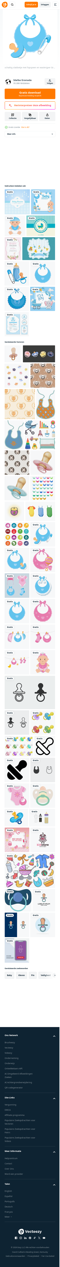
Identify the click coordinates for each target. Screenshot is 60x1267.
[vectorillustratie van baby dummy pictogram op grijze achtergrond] (29, 1056)
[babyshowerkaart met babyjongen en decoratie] (17, 232)
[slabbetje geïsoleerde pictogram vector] (17, 358)
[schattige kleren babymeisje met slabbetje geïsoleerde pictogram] (17, 1210)
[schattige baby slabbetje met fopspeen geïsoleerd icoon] (17, 796)
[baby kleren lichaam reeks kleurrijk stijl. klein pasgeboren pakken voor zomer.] (19, 721)
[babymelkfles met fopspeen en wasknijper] (17, 306)
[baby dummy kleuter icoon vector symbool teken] (17, 1086)
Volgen (50, 83)
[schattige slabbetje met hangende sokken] (17, 1000)
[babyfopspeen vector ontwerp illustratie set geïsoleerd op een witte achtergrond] (19, 1135)
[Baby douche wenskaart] (21, 281)
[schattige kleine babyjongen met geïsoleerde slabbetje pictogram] (40, 230)
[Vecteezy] (5, 5)
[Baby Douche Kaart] (19, 256)
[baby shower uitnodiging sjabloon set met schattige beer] (17, 408)
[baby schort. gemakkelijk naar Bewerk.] (17, 698)
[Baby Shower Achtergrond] (17, 206)
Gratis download (30, 94)
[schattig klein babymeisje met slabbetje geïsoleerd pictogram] (17, 1026)
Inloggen (45, 4)
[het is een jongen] (17, 383)
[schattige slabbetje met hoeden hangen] (17, 949)
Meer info (11, 139)
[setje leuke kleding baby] (17, 847)
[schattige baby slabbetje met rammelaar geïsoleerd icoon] (17, 821)
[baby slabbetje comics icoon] (40, 696)
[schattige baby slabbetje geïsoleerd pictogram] (17, 332)
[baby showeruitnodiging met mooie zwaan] (42, 257)
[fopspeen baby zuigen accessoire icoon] (17, 1236)
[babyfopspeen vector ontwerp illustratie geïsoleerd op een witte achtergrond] (17, 1112)
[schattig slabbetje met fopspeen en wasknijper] (17, 770)
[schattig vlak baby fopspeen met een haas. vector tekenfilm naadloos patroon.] (17, 621)
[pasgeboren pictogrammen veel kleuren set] (17, 744)
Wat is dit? (25, 127)
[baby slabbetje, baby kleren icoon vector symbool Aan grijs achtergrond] (17, 1185)
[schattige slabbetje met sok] (17, 975)
